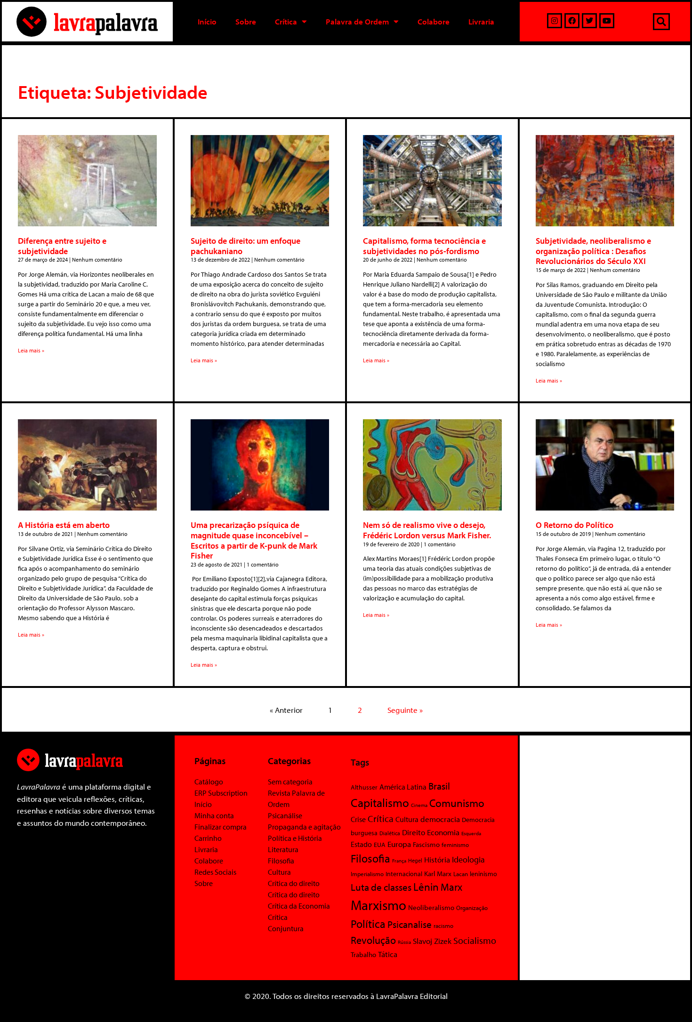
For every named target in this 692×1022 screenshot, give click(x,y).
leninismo (483, 874)
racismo (443, 925)
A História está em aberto (64, 524)
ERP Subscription (221, 793)
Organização (472, 907)
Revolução (373, 940)
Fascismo (426, 844)
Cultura (279, 872)
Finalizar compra (220, 826)
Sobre (245, 21)
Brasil (439, 786)
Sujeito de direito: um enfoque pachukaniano (245, 245)
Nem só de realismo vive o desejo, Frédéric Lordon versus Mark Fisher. (427, 530)
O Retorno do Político (574, 524)
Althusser (364, 787)
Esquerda (471, 833)
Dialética (389, 833)
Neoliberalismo (431, 907)
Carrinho (208, 838)
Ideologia (468, 859)
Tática (387, 954)
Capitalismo (380, 802)
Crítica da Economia (299, 905)
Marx (451, 887)
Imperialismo (367, 874)
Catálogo (208, 781)
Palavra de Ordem (357, 21)
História (437, 859)
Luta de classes (381, 887)
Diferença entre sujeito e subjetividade (62, 245)
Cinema (419, 805)
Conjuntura (286, 928)
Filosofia (281, 860)
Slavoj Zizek (432, 940)
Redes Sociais (215, 872)
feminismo (455, 844)
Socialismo (474, 940)
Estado (361, 844)
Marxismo (378, 905)
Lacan (460, 874)
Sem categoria (290, 781)
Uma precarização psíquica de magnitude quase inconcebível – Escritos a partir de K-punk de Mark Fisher (254, 540)
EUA (380, 844)
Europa (399, 844)
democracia (440, 819)
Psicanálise (285, 815)
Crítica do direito (294, 883)
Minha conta (214, 815)
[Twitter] (589, 20)
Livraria (481, 21)
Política (368, 924)
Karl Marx (437, 873)
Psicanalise (409, 924)
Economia (443, 832)
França (399, 860)
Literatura (283, 849)
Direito (413, 832)
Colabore (434, 21)
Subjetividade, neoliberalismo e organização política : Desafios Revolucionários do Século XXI (593, 250)
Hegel (415, 860)
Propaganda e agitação (304, 826)
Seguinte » (405, 710)
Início (207, 21)
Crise (358, 819)
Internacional (404, 873)
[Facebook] (571, 20)
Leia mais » (31, 350)
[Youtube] (606, 20)
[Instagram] (554, 20)
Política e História (295, 838)
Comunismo (456, 803)
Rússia (404, 942)
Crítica (286, 21)
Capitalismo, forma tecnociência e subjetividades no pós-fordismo (424, 245)
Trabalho (363, 954)
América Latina (402, 786)
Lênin (426, 887)
